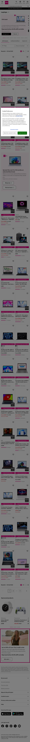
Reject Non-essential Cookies (10, 133)
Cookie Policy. (19, 116)
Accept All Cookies (22, 133)
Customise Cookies (14, 129)
